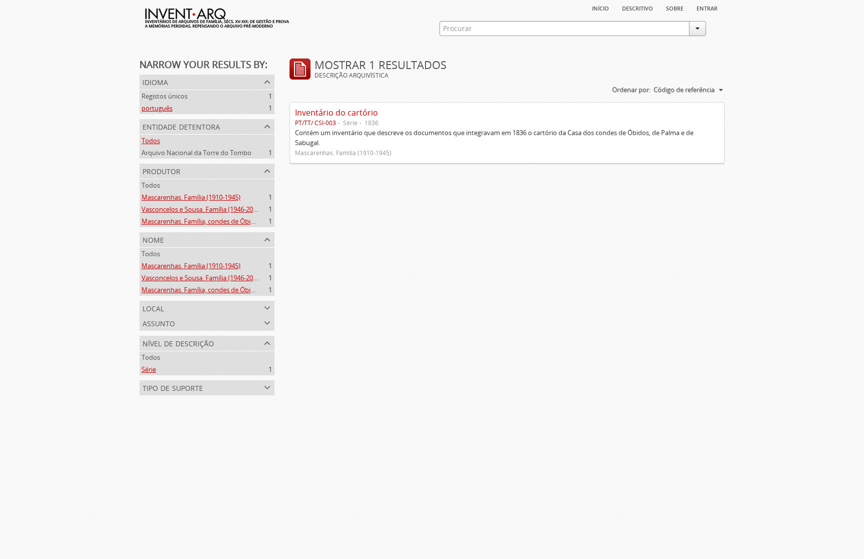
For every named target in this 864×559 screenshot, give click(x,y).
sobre (675, 7)
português (157, 108)
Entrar (707, 7)
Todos (151, 140)
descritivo (637, 7)
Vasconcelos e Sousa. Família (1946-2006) (202, 209)
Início (600, 7)
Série (149, 369)
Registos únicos (165, 96)
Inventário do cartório (336, 112)
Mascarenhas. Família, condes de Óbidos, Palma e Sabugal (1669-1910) (245, 221)
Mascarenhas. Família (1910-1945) (191, 197)
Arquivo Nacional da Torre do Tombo (197, 152)
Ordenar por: (631, 89)
